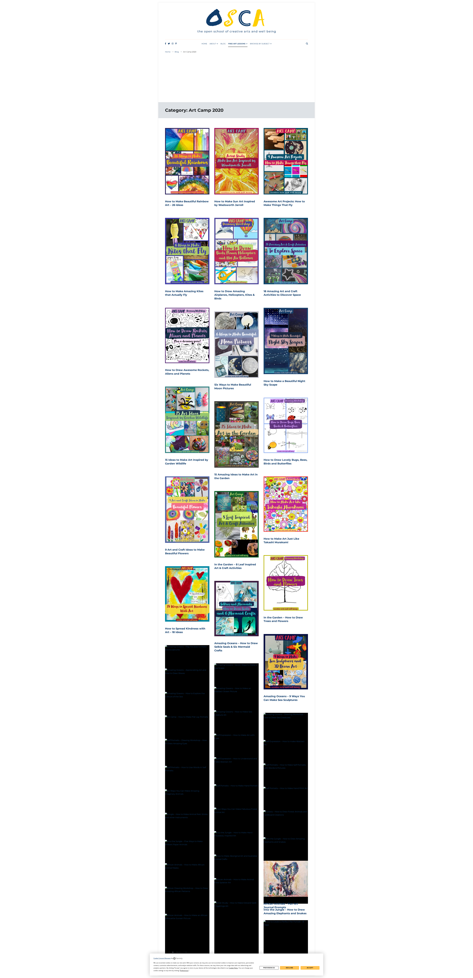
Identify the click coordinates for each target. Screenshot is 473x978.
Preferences (269, 968)
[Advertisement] (236, 82)
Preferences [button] (184, 971)
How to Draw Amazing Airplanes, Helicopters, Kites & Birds (234, 295)
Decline (289, 968)
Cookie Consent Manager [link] (162, 958)
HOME (204, 44)
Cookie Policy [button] (233, 968)
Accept (310, 968)
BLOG (223, 44)
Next (178, 952)
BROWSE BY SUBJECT (260, 44)
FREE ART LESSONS (236, 44)
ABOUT (213, 44)
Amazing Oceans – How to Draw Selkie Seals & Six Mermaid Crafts (236, 647)
